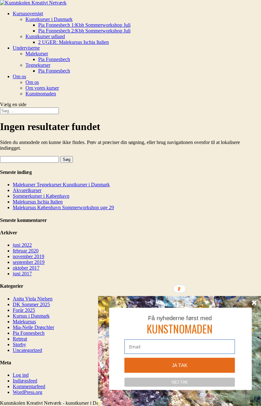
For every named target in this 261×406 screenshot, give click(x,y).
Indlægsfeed (25, 380)
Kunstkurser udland (45, 36)
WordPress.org (27, 392)
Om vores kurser (42, 88)
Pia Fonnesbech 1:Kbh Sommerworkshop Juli (84, 25)
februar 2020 (26, 250)
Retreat (20, 338)
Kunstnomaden (40, 93)
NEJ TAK (179, 382)
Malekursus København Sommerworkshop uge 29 (63, 207)
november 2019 (28, 256)
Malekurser (36, 53)
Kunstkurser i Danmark (49, 19)
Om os (19, 76)
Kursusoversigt (28, 13)
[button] (179, 329)
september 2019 (29, 262)
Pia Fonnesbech (54, 59)
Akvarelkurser (27, 190)
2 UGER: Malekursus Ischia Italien (73, 42)
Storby (19, 344)
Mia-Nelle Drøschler (33, 327)
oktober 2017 (26, 268)
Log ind (21, 375)
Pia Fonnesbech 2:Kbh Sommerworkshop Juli (84, 30)
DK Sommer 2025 (31, 304)
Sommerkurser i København (41, 196)
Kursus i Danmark (31, 316)
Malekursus (24, 321)
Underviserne (26, 48)
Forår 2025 (24, 310)
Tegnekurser (37, 65)
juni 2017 (22, 273)
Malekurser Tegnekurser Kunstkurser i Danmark (61, 184)
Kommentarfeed (29, 386)
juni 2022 (22, 245)
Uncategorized (27, 350)
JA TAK (179, 365)
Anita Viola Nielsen (33, 298)
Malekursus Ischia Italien (38, 201)
